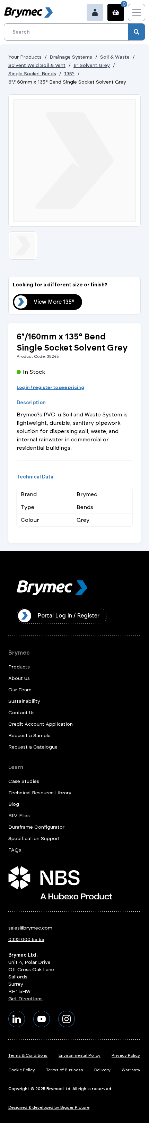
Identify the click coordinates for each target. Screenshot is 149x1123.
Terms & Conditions (27, 1055)
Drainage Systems (71, 57)
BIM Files (19, 816)
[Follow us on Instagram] (66, 1019)
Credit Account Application (40, 724)
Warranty (131, 1070)
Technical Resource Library (39, 793)
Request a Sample (29, 735)
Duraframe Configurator (36, 827)
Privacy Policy (126, 1055)
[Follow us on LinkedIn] (16, 1019)
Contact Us (21, 713)
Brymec (19, 652)
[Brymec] (28, 12)
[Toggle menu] (136, 12)
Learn (15, 767)
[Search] (136, 32)
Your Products (25, 57)
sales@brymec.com (30, 928)
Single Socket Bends (32, 74)
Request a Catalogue (33, 747)
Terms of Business (64, 1070)
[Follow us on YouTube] (41, 1019)
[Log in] (95, 12)
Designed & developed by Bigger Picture (48, 1107)
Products (19, 667)
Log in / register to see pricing (50, 387)
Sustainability (24, 701)
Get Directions (25, 999)
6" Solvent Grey (91, 65)
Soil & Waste (115, 57)
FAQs (14, 850)
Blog (13, 804)
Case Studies (23, 781)
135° (69, 74)
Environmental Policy (79, 1055)
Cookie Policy (21, 1070)
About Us (19, 678)
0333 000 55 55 (26, 939)
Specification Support (34, 838)
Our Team (20, 690)
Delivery (102, 1070)
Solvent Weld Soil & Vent (36, 65)
